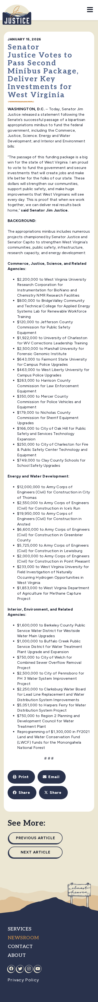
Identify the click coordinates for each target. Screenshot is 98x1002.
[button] (21, 777)
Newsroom (23, 937)
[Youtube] (38, 969)
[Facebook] (11, 969)
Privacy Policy (23, 980)
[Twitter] (20, 969)
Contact (20, 946)
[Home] (17, 11)
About (17, 955)
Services (20, 929)
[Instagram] (29, 969)
